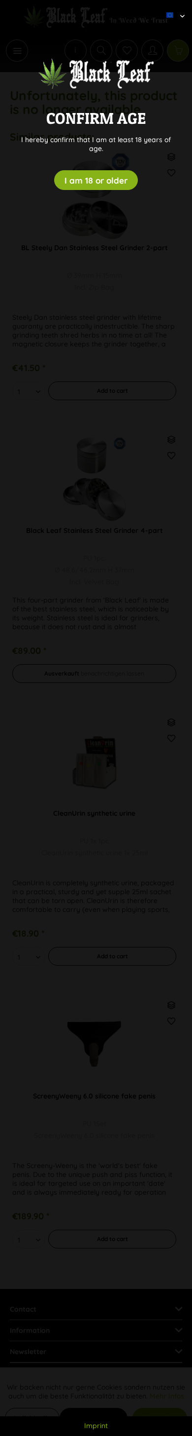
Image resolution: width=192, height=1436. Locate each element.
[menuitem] (171, 7)
